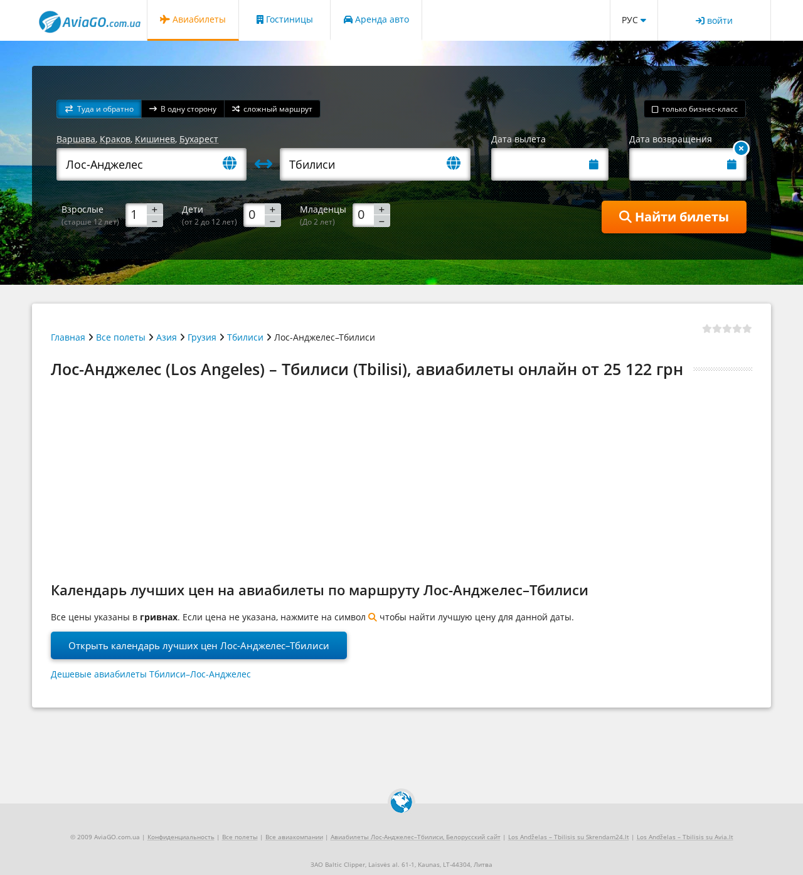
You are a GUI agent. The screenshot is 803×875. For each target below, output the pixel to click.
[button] (99, 109)
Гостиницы (288, 19)
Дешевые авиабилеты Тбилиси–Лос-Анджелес (151, 674)
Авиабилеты (198, 19)
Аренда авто (381, 19)
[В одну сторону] (741, 149)
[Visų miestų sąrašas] (235, 164)
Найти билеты (680, 216)
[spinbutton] (144, 214)
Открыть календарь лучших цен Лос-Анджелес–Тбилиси (198, 645)
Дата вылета (518, 139)
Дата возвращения (670, 139)
